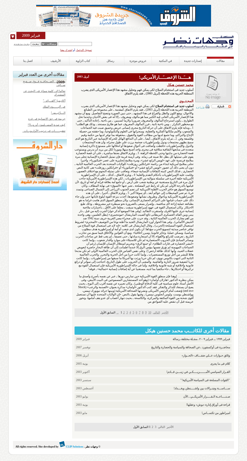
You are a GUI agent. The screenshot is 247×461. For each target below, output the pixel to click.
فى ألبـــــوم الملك (54, 106)
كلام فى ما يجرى (220, 363)
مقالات (220, 61)
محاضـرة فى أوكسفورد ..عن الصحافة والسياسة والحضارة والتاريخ (190, 347)
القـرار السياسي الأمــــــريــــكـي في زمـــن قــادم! (198, 372)
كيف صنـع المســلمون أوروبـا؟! (46, 125)
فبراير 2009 (31, 35)
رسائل (110, 61)
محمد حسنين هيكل (180, 85)
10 (149, 312)
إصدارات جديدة (193, 61)
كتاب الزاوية (83, 61)
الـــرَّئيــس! (58, 112)
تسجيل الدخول (84, 50)
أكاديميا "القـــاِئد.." (54, 100)
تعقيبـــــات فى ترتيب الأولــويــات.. (43, 131)
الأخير (165, 312)
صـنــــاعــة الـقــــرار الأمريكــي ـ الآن (206, 396)
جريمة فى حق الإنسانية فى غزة (46, 119)
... (118, 312)
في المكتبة (165, 61)
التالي (156, 312)
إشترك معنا (66, 50)
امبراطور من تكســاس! (216, 413)
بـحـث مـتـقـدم (22, 44)
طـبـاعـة (201, 107)
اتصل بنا (28, 61)
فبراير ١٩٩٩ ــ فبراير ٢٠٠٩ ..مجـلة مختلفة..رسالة (201, 339)
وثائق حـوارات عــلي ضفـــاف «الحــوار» (206, 355)
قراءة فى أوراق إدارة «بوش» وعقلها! (208, 404)
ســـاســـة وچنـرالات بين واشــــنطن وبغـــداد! (202, 388)
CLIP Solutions (74, 446)
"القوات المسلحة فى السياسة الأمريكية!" (205, 380)
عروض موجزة (138, 61)
